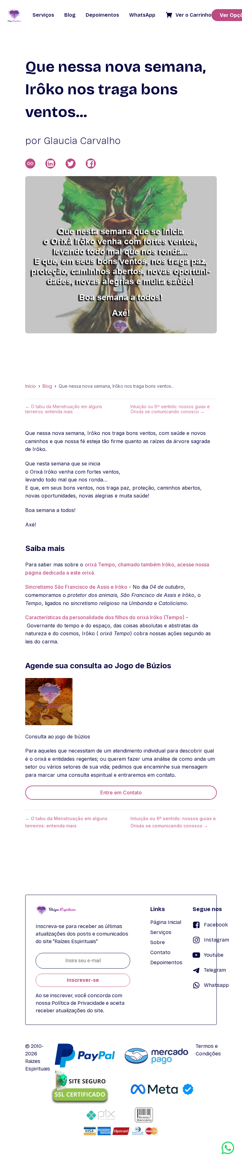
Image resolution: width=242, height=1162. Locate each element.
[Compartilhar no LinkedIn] (50, 163)
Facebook (216, 925)
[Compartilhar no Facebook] (91, 163)
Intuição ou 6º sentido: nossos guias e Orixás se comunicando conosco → (170, 409)
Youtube (213, 955)
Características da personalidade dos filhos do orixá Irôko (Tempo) (104, 617)
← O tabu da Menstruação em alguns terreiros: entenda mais (63, 409)
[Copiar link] (30, 163)
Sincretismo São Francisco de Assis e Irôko (76, 587)
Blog (47, 386)
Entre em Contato (121, 792)
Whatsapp (216, 985)
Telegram (215, 970)
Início (30, 386)
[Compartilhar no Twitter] (71, 163)
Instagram (216, 940)
